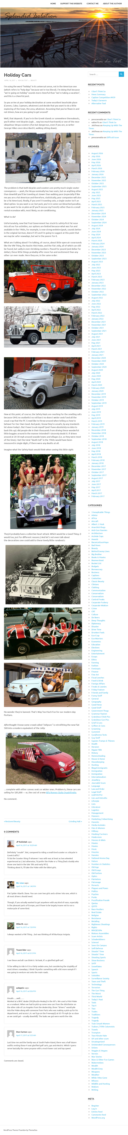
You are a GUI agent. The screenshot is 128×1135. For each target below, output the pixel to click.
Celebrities (96, 578)
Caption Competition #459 (103, 97)
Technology (97, 984)
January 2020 (98, 391)
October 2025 (98, 183)
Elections (96, 647)
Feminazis (96, 668)
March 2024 (97, 240)
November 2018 (99, 433)
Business (95, 572)
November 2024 (99, 216)
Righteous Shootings (101, 924)
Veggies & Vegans (100, 1050)
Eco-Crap (95, 635)
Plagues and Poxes (100, 888)
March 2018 (97, 457)
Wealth (95, 1065)
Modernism (97, 837)
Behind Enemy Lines (101, 551)
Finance (95, 671)
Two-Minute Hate (99, 1035)
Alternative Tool (99, 103)
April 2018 (96, 454)
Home (53, 4)
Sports (94, 972)
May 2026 (96, 162)
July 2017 (96, 481)
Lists (94, 804)
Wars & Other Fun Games (103, 1059)
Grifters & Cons (98, 725)
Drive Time (96, 629)
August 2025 (97, 189)
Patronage (96, 882)
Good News (97, 704)
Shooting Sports (99, 957)
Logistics (95, 810)
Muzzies (95, 852)
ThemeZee (33, 1130)
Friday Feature (98, 689)
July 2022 (96, 300)
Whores (95, 1080)
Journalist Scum (99, 783)
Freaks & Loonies (99, 686)
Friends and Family (100, 692)
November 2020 (99, 360)
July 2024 (96, 228)
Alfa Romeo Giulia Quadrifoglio (61, 792)
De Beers (96, 617)
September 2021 (99, 330)
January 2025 (98, 210)
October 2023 (98, 255)
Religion (95, 915)
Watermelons (98, 1062)
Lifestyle (95, 801)
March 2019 (97, 421)
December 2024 (99, 213)
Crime (94, 608)
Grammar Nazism (99, 713)
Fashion (95, 665)
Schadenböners (98, 939)
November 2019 (99, 397)
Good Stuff (96, 707)
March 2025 (97, 204)
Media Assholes (98, 825)
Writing (95, 1089)
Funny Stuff (97, 695)
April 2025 (96, 201)
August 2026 (97, 153)
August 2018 (97, 442)
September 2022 (99, 294)
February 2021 (98, 351)
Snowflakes (97, 966)
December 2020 (99, 357)
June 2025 (96, 195)
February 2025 (98, 207)
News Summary (99, 94)
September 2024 (99, 222)
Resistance (96, 918)
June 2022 (96, 303)
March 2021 (97, 348)
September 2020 (99, 367)
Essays (94, 656)
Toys (94, 1008)
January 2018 (98, 463)
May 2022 (96, 306)
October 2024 (98, 219)
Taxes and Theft (99, 981)
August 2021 (97, 333)
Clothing (95, 587)
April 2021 (96, 345)
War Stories (97, 1056)
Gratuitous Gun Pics (100, 719)
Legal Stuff (96, 792)
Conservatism (98, 593)
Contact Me (92, 4)
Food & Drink (97, 680)
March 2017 (97, 493)
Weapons (96, 1071)
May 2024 (96, 234)
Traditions (96, 1014)
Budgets (95, 566)
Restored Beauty (12, 821)
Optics (94, 876)
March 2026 (97, 168)
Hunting (95, 764)
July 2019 (96, 409)
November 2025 (99, 180)
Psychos (95, 894)
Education (96, 644)
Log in (94, 1108)
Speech (95, 969)
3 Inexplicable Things (101, 512)
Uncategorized (98, 1041)
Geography (96, 701)
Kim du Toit (23, 80)
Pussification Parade (101, 900)
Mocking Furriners (100, 834)
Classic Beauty (98, 581)
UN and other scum (100, 1038)
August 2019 (97, 406)
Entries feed (97, 1111)
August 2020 (97, 370)
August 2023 (97, 261)
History (95, 752)
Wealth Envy (97, 1068)
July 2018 (96, 445)
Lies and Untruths (99, 798)
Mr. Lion (20, 883)
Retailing (95, 921)
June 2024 (96, 231)
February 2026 (98, 171)
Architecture (97, 533)
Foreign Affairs (98, 683)
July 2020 (96, 373)
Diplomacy (96, 623)
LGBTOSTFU (97, 795)
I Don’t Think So (99, 91)
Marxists (95, 822)
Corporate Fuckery (100, 602)
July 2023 (96, 264)
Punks (94, 897)
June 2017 (96, 484)
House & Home (98, 758)
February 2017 (98, 496)
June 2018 (96, 448)
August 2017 (97, 478)
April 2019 (96, 418)
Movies (95, 843)
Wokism (95, 1086)
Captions (95, 575)
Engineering (97, 650)
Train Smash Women (101, 1023)
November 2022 (99, 288)
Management (97, 813)
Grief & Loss (97, 722)
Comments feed (99, 1114)
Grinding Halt (74, 821)
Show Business (98, 960)
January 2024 (98, 246)
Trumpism (96, 1032)
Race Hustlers (98, 909)
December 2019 (99, 394)
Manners (95, 816)
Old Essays (96, 870)
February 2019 (98, 424)
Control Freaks (98, 599)
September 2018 (99, 439)
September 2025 (99, 186)
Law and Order (98, 789)
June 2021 (96, 339)
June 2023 (96, 267)
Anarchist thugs (98, 527)
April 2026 (96, 165)
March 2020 (97, 385)
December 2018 (99, 430)
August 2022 (97, 297)
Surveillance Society (100, 978)
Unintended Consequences (103, 1044)
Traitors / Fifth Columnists (103, 1026)
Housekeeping (98, 761)
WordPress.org (98, 1117)
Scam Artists (97, 936)
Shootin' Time (98, 951)
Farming (95, 662)
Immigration (97, 770)
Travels (95, 1029)
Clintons (95, 584)
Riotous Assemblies (100, 933)
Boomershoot (98, 560)
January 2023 (98, 282)
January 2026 (98, 174)
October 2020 (98, 363)
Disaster (95, 626)
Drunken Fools (98, 632)
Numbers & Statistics (101, 864)
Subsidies (96, 975)
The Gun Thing (98, 990)
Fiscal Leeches (98, 677)
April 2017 (96, 490)
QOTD (94, 906)
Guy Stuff (96, 737)
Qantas (95, 903)
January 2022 (98, 318)
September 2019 (99, 403)
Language (96, 786)
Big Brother (97, 554)
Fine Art (95, 674)
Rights (94, 927)
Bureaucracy (97, 569)
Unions (95, 1047)
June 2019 (96, 412)
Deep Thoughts (98, 620)
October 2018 (98, 436)
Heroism (95, 746)
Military (95, 831)
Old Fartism (97, 873)
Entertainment (98, 653)
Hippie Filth (97, 749)
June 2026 (96, 159)
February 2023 (98, 279)
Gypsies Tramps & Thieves (103, 740)
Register (95, 1105)
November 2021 (99, 324)
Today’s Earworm (99, 100)
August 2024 (97, 225)
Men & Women (98, 828)
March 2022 (97, 312)
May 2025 (96, 198)
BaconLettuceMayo (100, 542)
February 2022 (98, 315)
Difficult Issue (113, 137)
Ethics (94, 659)
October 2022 (98, 291)
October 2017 (98, 472)
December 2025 (99, 177)
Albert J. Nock (98, 524)
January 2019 (98, 427)
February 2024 (98, 243)
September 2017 (99, 475)
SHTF (94, 963)
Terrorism (96, 987)
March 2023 (97, 276)
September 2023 (99, 258)
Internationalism (99, 777)
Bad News (96, 545)
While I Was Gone (99, 1077)
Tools (94, 1002)
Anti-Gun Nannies (99, 530)
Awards (95, 539)
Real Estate (97, 912)
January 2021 (98, 354)
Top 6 (94, 1005)
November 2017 (99, 469)
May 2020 (96, 379)
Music (94, 849)
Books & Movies (99, 557)
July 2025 (96, 192)
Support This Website (71, 4)
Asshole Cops (97, 536)
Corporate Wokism (100, 605)
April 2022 (96, 309)
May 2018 (96, 451)
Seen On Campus (99, 945)
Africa (94, 518)
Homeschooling (98, 755)
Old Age (95, 867)
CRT (93, 611)
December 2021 (99, 321)
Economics (96, 641)
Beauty (34, 80)
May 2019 (96, 415)
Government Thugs (100, 710)
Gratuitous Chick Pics (101, 716)
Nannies (95, 855)
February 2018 (98, 460)
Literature (96, 807)
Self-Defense (97, 948)
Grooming (96, 728)
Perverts (95, 885)
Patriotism (96, 879)
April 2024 (96, 237)
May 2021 (96, 342)
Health (94, 743)
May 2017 (96, 487)
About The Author (112, 4)
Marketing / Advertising (102, 819)
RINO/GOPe (97, 930)
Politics (95, 891)
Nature (95, 861)
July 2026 (96, 156)
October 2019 (98, 400)
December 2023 (99, 249)
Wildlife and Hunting (101, 1083)
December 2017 (99, 466)
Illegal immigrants (99, 767)
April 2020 (96, 382)
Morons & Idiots (99, 840)
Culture (95, 614)
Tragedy (95, 1017)
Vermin (95, 1053)
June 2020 (96, 376)
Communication (99, 590)
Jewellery (96, 780)
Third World (97, 996)
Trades (94, 1011)
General (95, 698)
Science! (95, 942)
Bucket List (96, 563)
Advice (95, 515)
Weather (95, 1074)
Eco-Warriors (97, 638)
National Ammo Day (100, 858)
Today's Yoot (97, 999)
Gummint (96, 731)
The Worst (96, 993)
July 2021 (96, 336)
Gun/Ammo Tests (99, 734)
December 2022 (99, 285)
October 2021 (98, 327)
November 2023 (99, 252)
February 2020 (98, 388)
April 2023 (96, 273)
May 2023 (96, 270)
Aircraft (95, 521)
